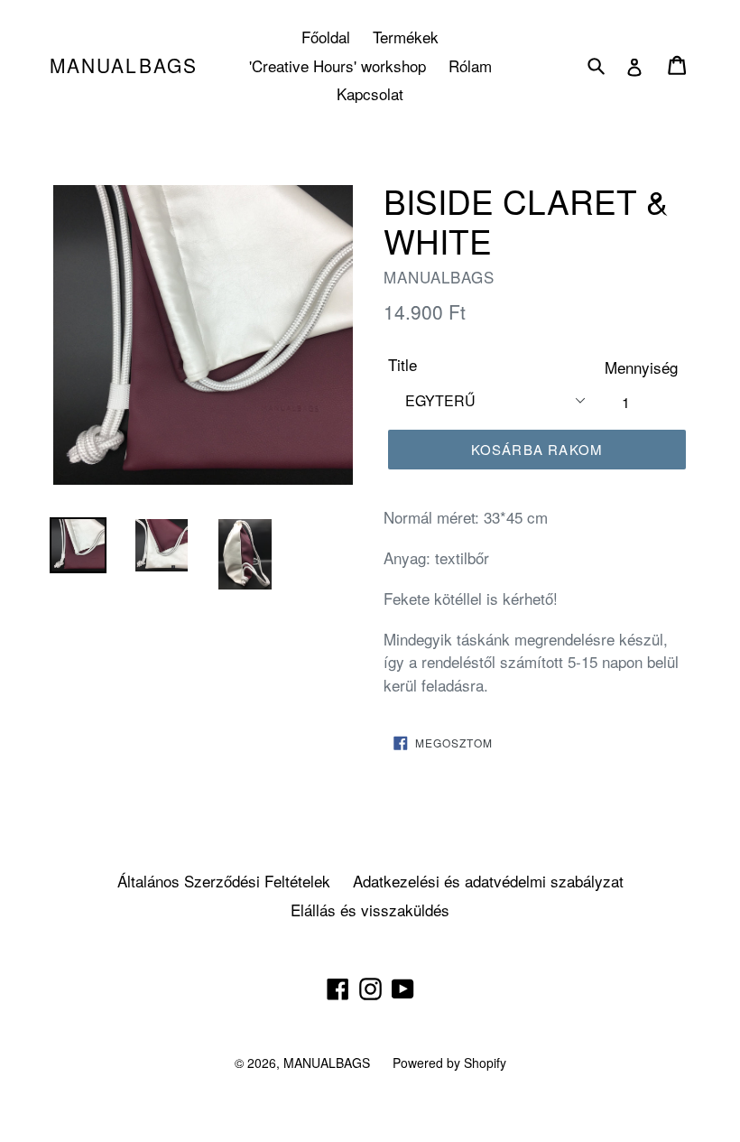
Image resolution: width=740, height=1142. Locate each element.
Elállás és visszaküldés (370, 909)
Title (402, 364)
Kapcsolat (370, 93)
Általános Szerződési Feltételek (223, 880)
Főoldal (325, 36)
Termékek (406, 36)
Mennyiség (641, 367)
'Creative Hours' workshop (337, 65)
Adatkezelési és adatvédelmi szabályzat (488, 880)
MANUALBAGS (124, 65)
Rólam (470, 65)
